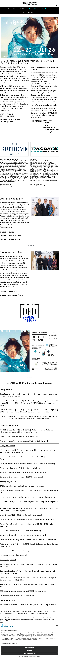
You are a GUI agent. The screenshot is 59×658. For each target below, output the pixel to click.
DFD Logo (48, 123)
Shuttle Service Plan (52, 130)
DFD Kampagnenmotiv (49, 126)
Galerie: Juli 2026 (7, 232)
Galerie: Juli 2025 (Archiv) (10, 236)
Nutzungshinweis (51, 132)
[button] (12, 8)
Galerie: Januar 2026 (8, 291)
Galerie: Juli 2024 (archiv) (10, 239)
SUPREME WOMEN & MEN (9, 159)
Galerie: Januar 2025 (8, 295)
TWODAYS (33, 159)
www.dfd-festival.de (50, 105)
